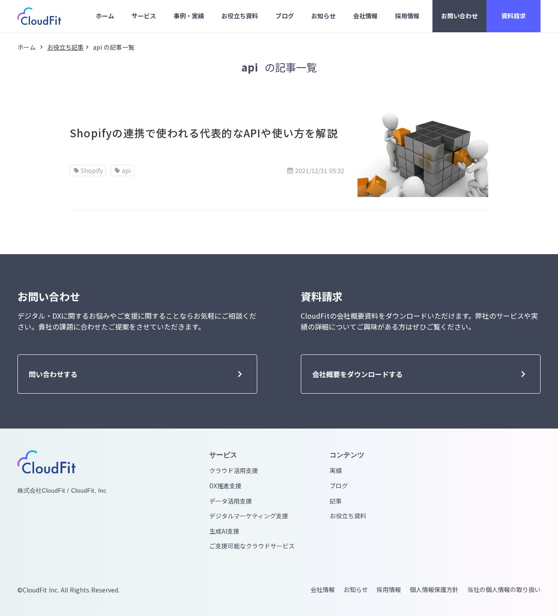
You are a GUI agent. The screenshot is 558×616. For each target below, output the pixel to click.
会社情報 (322, 589)
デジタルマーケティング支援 (248, 516)
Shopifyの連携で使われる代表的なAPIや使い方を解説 (204, 133)
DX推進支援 (225, 486)
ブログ (339, 486)
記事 (336, 501)
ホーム (26, 47)
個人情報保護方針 (434, 589)
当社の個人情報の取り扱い (504, 589)
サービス (223, 455)
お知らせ (356, 589)
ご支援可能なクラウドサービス (252, 546)
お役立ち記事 (65, 47)
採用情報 (389, 589)
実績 (336, 470)
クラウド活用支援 (233, 470)
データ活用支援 (230, 501)
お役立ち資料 (348, 516)
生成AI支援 (224, 531)
